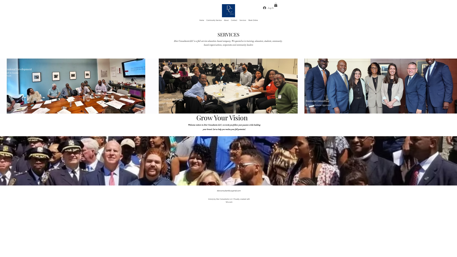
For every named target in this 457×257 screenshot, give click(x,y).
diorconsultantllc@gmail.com (229, 191)
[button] (275, 5)
